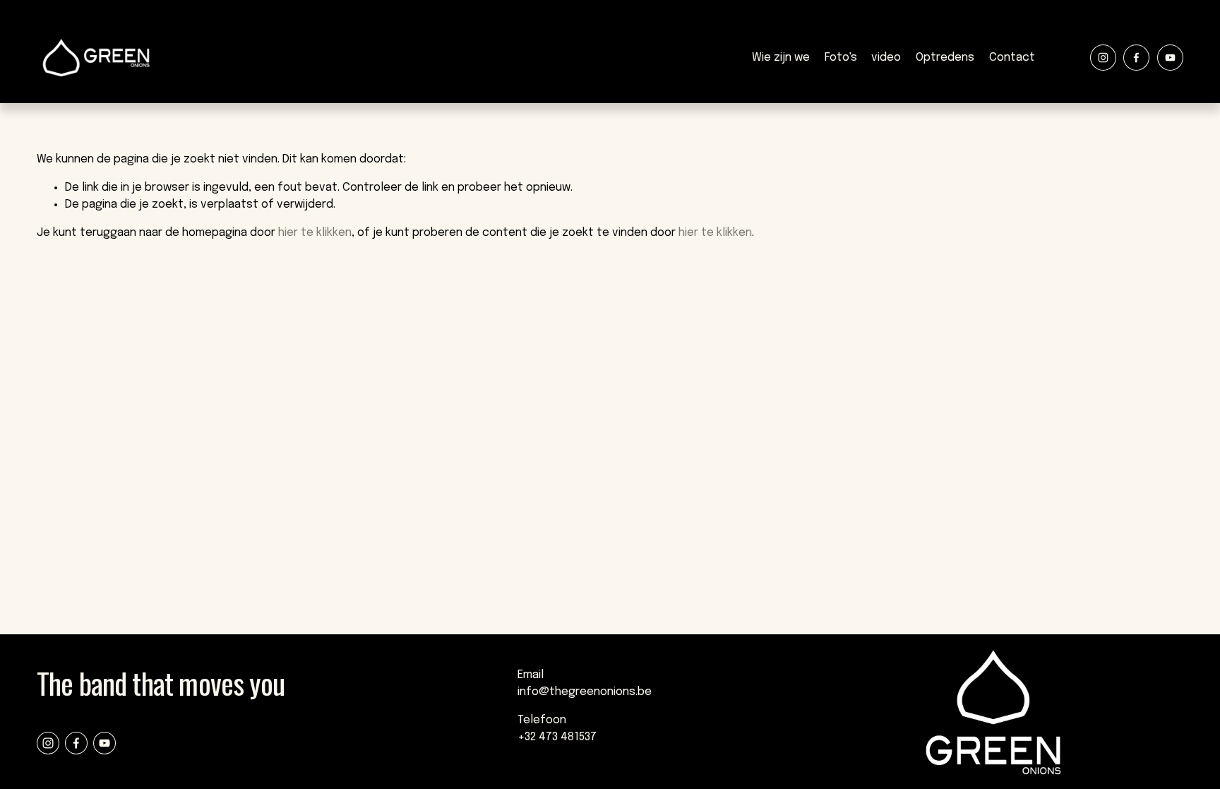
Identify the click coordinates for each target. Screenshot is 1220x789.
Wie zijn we (781, 58)
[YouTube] (1170, 58)
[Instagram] (1103, 58)
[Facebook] (1136, 58)
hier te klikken (315, 233)
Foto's (841, 58)
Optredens (945, 58)
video (886, 58)
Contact (1012, 58)
